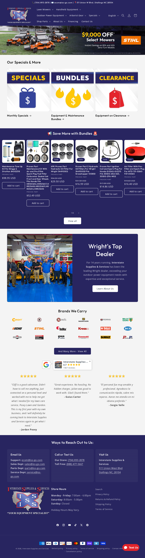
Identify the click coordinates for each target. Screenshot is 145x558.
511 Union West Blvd (110, 468)
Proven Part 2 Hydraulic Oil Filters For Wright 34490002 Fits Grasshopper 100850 (86, 170)
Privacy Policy (102, 494)
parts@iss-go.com (35, 468)
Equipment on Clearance (110, 115)
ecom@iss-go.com (32, 460)
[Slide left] (66, 213)
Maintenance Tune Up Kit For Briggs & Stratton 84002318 (12, 169)
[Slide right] (79, 213)
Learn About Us (105, 288)
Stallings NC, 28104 (110, 472)
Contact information (120, 548)
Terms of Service (104, 509)
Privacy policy (72, 548)
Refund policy (57, 548)
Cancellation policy (74, 551)
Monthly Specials (17, 115)
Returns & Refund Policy (107, 499)
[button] (45, 10)
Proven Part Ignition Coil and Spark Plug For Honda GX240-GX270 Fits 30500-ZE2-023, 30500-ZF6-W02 (111, 171)
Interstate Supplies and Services (35, 548)
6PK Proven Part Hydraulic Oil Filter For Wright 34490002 (62, 169)
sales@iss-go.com (35, 464)
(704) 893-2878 (76, 460)
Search (99, 489)
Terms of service (87, 548)
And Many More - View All (72, 351)
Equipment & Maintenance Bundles (67, 117)
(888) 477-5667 (75, 464)
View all (72, 221)
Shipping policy (103, 548)
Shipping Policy (103, 504)
